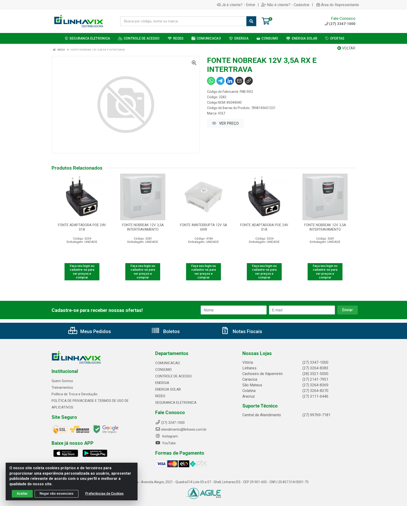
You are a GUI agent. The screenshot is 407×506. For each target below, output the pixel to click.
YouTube (168, 443)
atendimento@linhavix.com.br (184, 429)
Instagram (169, 436)
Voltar (348, 48)
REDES (160, 396)
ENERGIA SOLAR (168, 389)
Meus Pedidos (95, 331)
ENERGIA (162, 383)
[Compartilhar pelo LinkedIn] (230, 81)
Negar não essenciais (56, 493)
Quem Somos (62, 381)
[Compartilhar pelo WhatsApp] (211, 81)
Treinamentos (62, 387)
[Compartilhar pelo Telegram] (220, 81)
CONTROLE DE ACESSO (173, 376)
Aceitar (22, 493)
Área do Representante (340, 5)
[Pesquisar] (251, 21)
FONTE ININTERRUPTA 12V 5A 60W (203, 227)
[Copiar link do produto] (249, 81)
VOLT (222, 113)
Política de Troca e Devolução (75, 394)
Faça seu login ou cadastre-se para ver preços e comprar (82, 271)
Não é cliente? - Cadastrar (288, 5)
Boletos (171, 331)
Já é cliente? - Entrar (238, 5)
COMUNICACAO (167, 363)
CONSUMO (163, 369)
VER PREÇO (228, 123)
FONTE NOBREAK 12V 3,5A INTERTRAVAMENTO (143, 227)
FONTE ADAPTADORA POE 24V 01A (82, 227)
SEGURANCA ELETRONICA (175, 402)
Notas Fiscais (247, 331)
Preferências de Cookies (104, 493)
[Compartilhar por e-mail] (239, 81)
